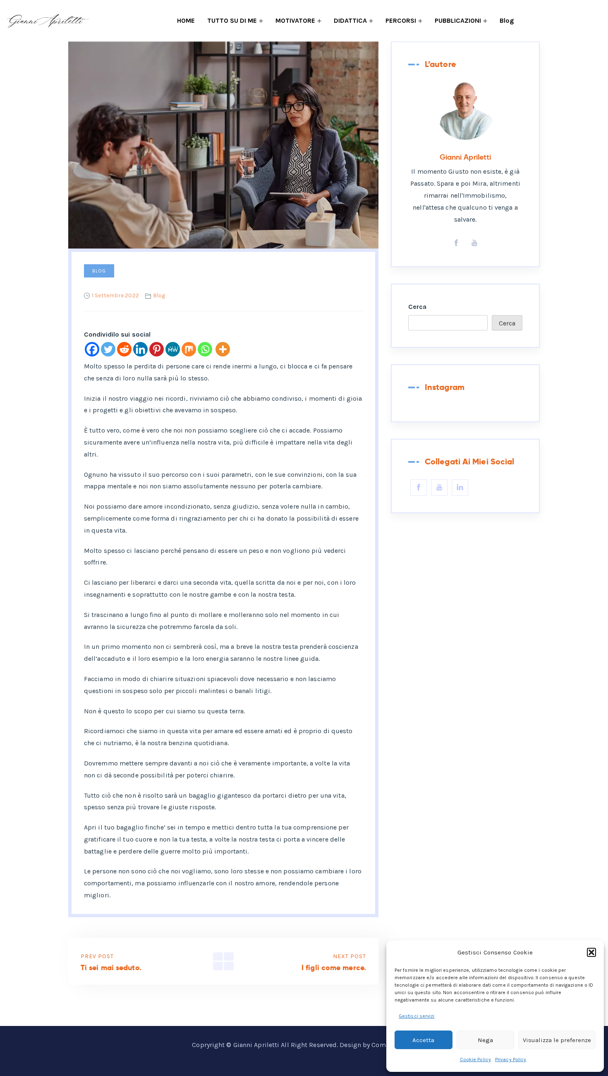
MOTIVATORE (295, 20)
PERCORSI (400, 20)
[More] (222, 349)
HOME (186, 20)
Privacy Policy (510, 1059)
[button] (591, 952)
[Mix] (189, 349)
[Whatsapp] (205, 349)
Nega (485, 1040)
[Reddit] (124, 349)
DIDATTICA (350, 20)
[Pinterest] (156, 349)
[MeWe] (172, 349)
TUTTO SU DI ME (232, 20)
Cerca (417, 307)
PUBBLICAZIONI (458, 20)
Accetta (423, 1040)
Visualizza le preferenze (557, 1040)
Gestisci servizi (417, 1016)
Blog (507, 20)
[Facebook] (92, 349)
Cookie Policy (475, 1059)
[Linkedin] (140, 349)
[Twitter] (108, 349)
